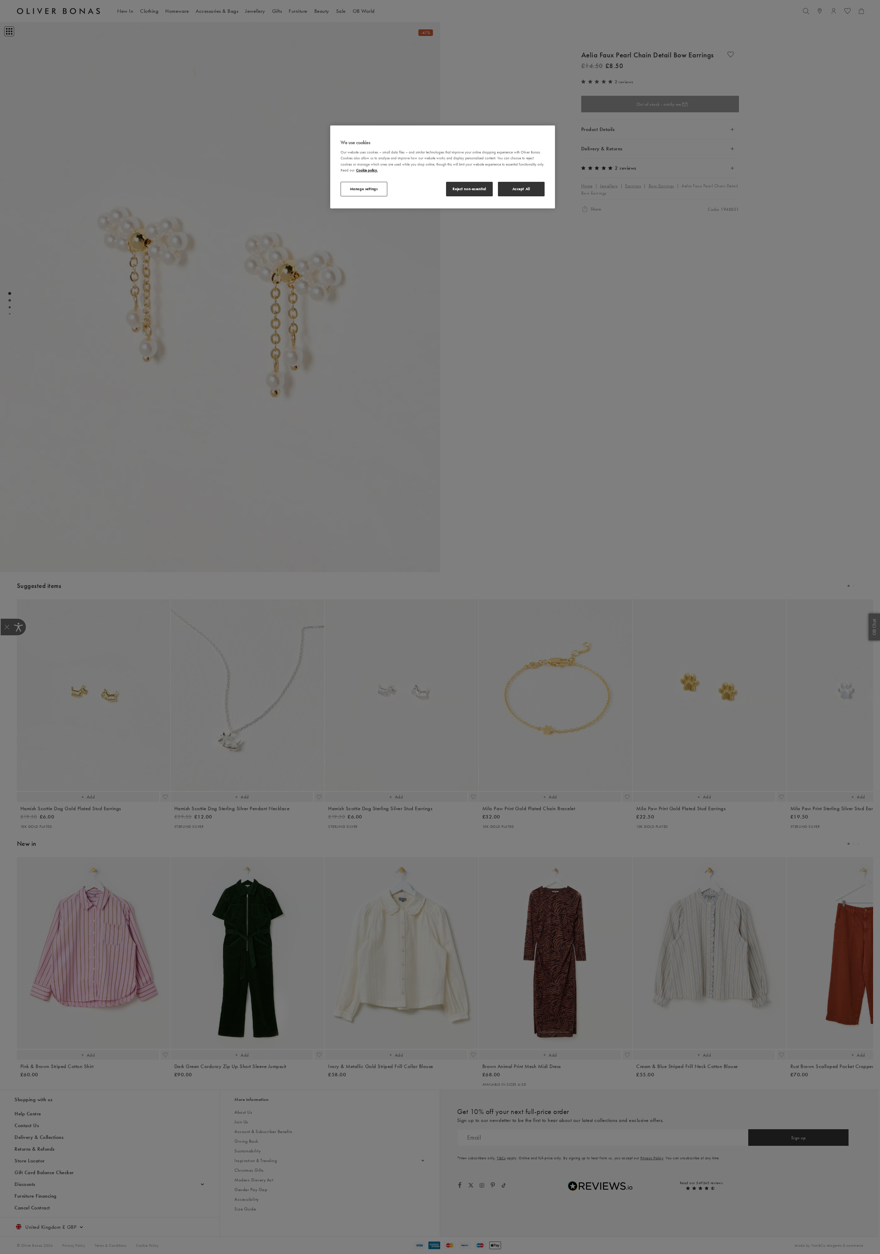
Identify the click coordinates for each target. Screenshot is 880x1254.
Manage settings (364, 188)
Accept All (521, 188)
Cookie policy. (367, 170)
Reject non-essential (469, 188)
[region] (442, 166)
